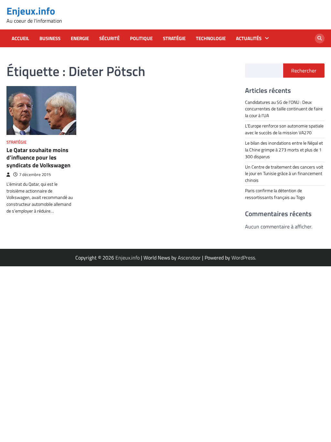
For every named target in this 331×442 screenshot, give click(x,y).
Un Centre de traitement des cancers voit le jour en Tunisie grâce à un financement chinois (284, 173)
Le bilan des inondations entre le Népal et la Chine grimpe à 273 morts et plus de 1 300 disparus (284, 149)
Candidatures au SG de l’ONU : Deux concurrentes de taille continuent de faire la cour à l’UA (284, 109)
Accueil (20, 38)
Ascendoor (189, 257)
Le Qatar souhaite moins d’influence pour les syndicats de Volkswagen (38, 158)
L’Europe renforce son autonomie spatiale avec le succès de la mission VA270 (284, 129)
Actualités (249, 38)
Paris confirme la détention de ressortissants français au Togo (275, 194)
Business (49, 38)
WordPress (243, 257)
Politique (141, 38)
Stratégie (174, 38)
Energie (80, 38)
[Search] (320, 38)
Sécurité (109, 38)
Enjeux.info (30, 10)
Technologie (211, 38)
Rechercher (303, 70)
